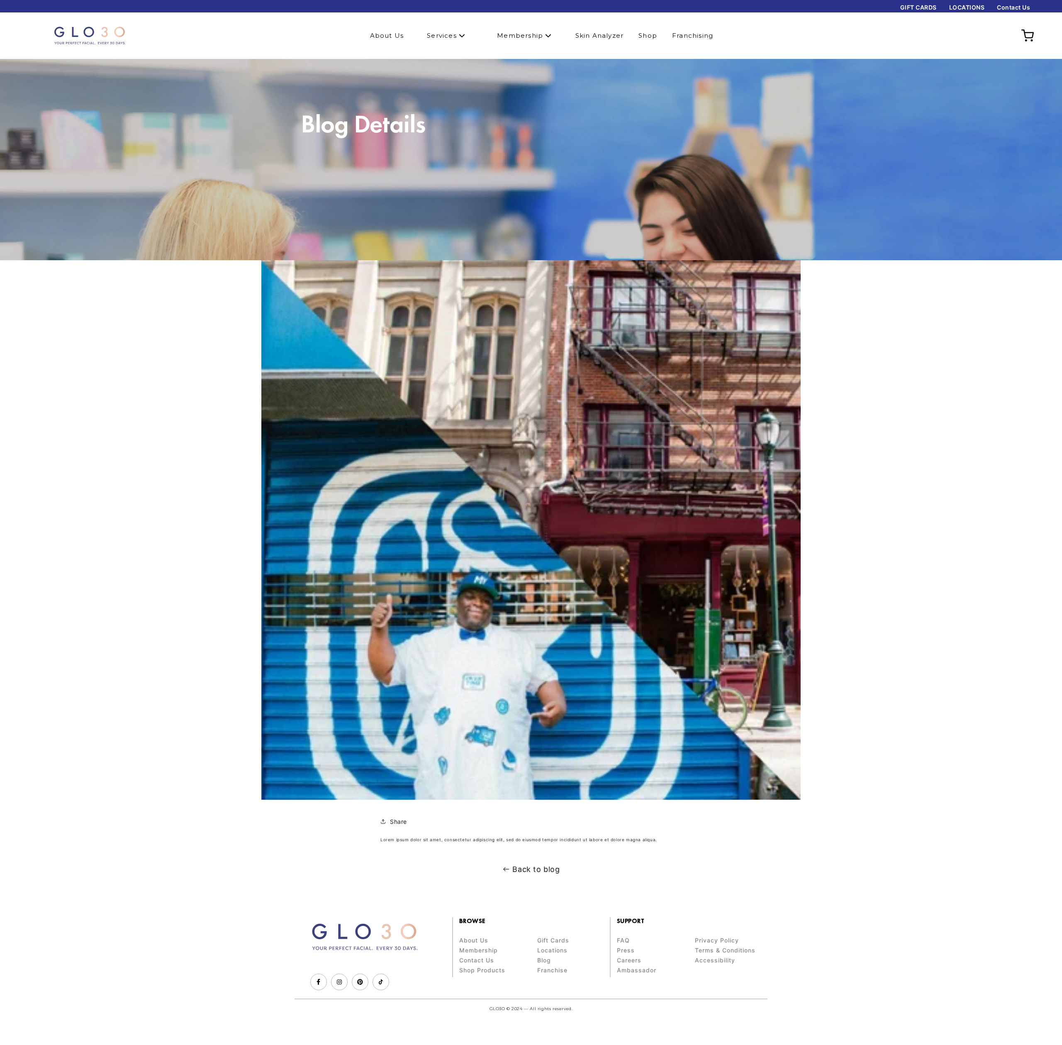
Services (443, 35)
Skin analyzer (599, 35)
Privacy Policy (717, 940)
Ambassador (636, 970)
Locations (552, 950)
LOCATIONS (967, 7)
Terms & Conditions (725, 950)
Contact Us (1013, 7)
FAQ (623, 940)
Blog (544, 960)
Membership (521, 35)
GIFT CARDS (918, 7)
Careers (629, 960)
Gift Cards (553, 940)
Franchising (692, 35)
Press (626, 950)
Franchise (552, 970)
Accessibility (715, 960)
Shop (647, 35)
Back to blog (536, 869)
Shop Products (482, 970)
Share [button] (398, 821)
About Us (387, 35)
